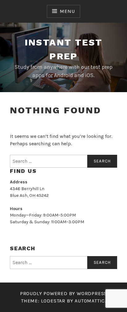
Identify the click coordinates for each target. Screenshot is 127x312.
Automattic (90, 301)
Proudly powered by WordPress (63, 293)
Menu (67, 11)
